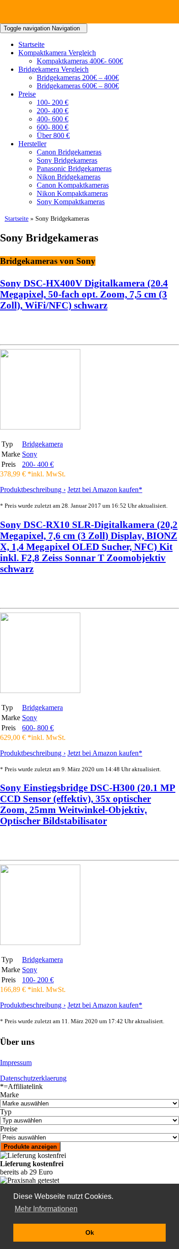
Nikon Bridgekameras (69, 177)
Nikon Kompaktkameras (72, 193)
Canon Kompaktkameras (73, 185)
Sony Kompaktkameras (71, 202)
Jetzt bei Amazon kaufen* (104, 489)
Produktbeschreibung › (33, 489)
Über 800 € (53, 135)
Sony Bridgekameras (67, 160)
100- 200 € (52, 102)
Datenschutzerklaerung (33, 1078)
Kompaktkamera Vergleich (57, 53)
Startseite (31, 44)
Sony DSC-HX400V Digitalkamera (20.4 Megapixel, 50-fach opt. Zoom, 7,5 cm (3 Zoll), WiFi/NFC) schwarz (84, 294)
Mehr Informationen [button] (46, 1209)
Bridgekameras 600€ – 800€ (78, 86)
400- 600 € (52, 119)
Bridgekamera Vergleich (53, 69)
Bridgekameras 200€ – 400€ (78, 77)
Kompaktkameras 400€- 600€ (80, 61)
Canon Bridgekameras (69, 152)
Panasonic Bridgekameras (74, 168)
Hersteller (32, 144)
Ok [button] (89, 1232)
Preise (27, 94)
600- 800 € (52, 127)
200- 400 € (52, 111)
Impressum (16, 1062)
